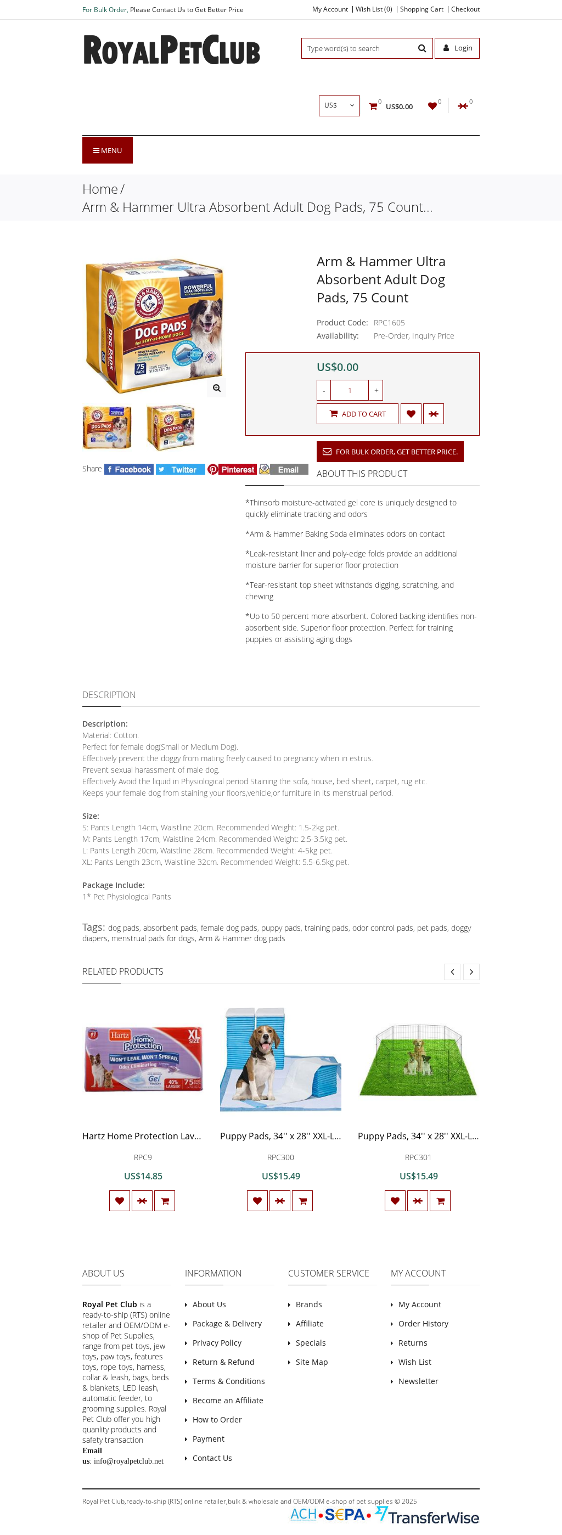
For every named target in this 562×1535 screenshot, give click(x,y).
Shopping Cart (421, 9)
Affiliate (310, 1323)
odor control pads (382, 928)
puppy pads (281, 928)
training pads (327, 928)
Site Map (312, 1362)
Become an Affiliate (228, 1400)
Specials (311, 1342)
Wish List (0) (374, 9)
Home (100, 188)
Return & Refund (224, 1362)
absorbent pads (170, 928)
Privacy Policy (217, 1342)
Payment (208, 1438)
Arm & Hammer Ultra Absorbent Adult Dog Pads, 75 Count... (257, 207)
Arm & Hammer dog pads (242, 938)
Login (463, 48)
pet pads (432, 928)
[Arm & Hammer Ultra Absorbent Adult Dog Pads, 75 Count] (216, 387)
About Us (209, 1304)
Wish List (414, 1362)
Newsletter (418, 1381)
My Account (330, 9)
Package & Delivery (227, 1323)
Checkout (465, 9)
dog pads (123, 928)
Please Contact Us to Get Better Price (187, 9)
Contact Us (212, 1458)
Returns (413, 1342)
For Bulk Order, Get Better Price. (396, 452)
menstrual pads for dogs (153, 938)
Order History (423, 1323)
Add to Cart (363, 414)
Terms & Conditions (229, 1381)
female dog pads (229, 928)
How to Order (217, 1419)
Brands (309, 1304)
